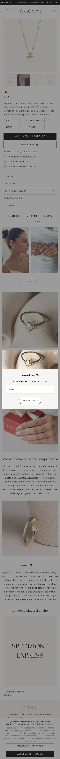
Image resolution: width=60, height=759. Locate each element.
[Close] (54, 353)
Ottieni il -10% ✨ (30, 400)
